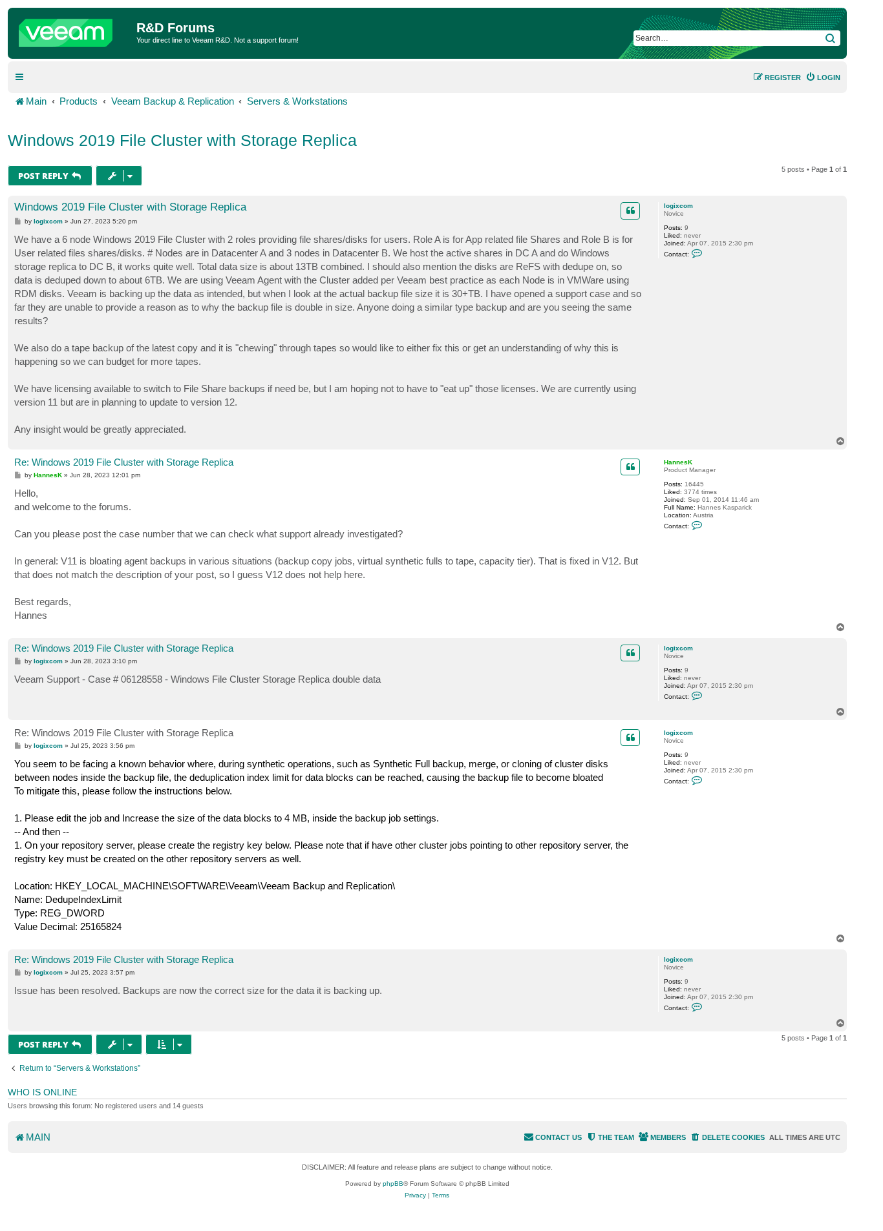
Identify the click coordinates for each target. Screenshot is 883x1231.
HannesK (678, 462)
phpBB (393, 1183)
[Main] (73, 29)
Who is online (42, 1092)
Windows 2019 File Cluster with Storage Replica (182, 140)
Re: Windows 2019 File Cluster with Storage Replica (123, 462)
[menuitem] (822, 77)
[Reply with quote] (630, 210)
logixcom (678, 205)
